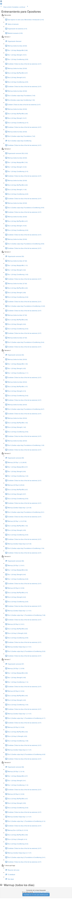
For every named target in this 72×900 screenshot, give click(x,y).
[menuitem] (1, 4)
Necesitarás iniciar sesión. (42, 892)
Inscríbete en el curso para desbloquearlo (36, 895)
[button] (1, 2)
